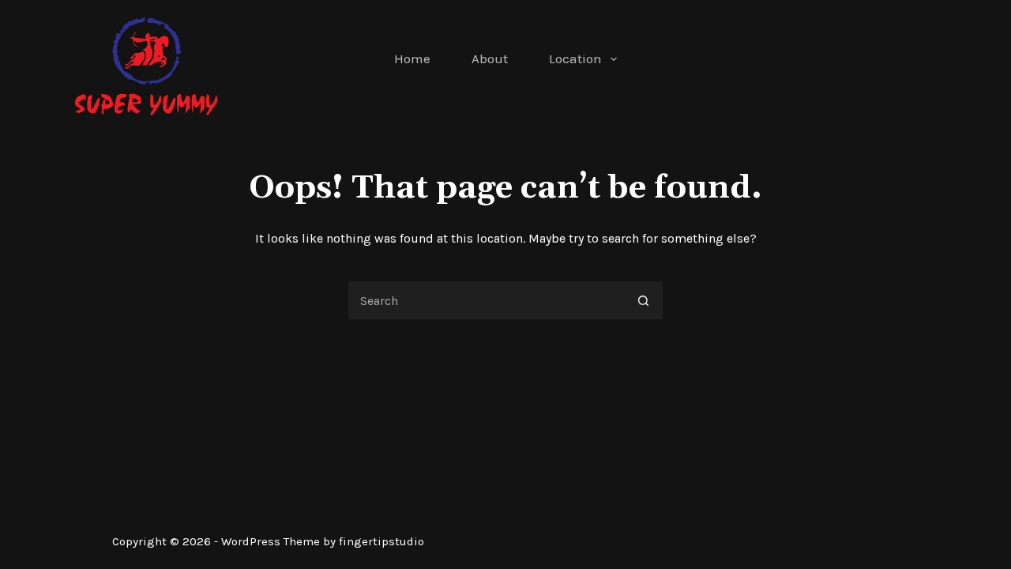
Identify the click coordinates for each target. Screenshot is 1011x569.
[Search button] (643, 300)
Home (412, 58)
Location (575, 58)
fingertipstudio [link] (381, 541)
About (490, 58)
